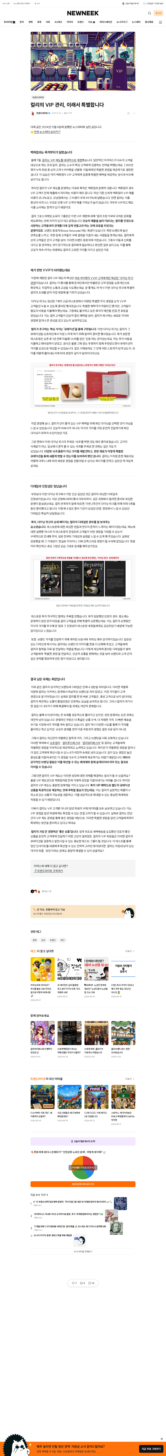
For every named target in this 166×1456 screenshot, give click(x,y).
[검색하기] (149, 13)
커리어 (70, 22)
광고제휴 (149, 22)
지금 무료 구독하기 (151, 1448)
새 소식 (37, 3)
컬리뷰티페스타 (91, 743)
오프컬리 (55, 743)
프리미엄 (8, 22)
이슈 (90, 22)
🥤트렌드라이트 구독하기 (48, 871)
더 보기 (128, 951)
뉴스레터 (136, 22)
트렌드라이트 (38, 97)
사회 (48, 22)
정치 (22, 22)
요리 (43, 940)
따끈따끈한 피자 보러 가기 (83, 1184)
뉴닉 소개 (6, 3)
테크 (63, 940)
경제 (30, 22)
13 (93, 1283)
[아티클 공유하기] (128, 113)
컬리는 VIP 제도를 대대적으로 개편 (62, 160)
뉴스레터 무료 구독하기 (21, 3)
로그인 (158, 13)
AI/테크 (58, 22)
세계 (39, 22)
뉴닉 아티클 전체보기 (83, 1251)
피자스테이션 (106, 22)
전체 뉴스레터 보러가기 (47, 132)
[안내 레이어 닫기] (161, 1438)
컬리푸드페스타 (71, 743)
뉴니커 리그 (122, 22)
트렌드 (80, 22)
